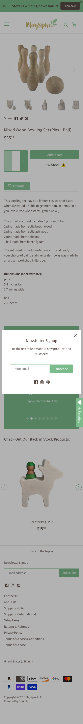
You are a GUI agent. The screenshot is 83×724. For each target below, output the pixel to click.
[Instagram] (42, 382)
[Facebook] (36, 382)
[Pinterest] (48, 382)
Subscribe (61, 369)
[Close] (75, 335)
